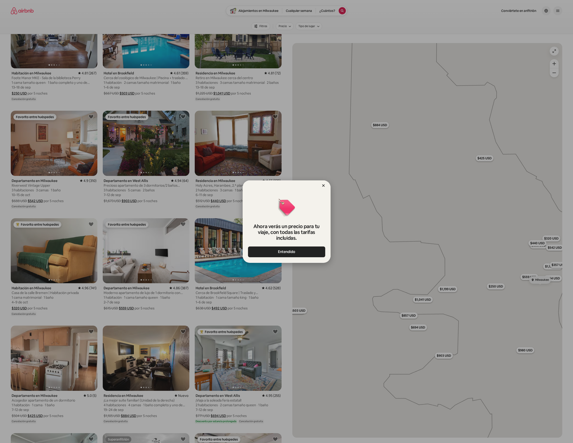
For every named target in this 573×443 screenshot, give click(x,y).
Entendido (286, 251)
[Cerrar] (323, 185)
